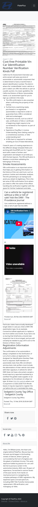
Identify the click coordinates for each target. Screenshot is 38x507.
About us (24, 501)
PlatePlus (21, 5)
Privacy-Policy (14, 501)
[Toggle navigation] (34, 5)
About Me (6, 443)
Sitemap (4, 501)
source (7, 319)
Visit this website (19, 381)
